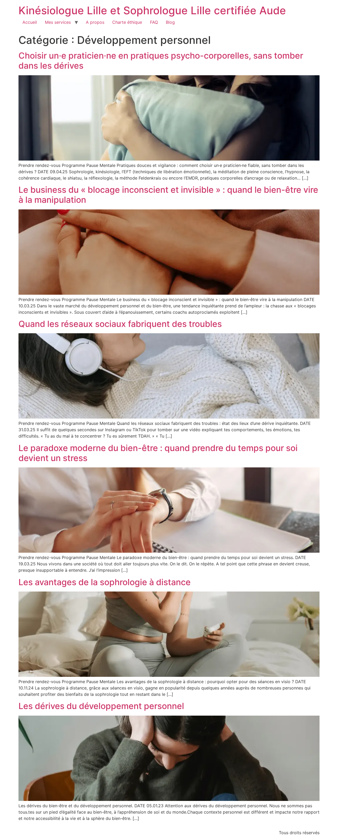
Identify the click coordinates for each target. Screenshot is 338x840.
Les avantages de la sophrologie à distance (104, 582)
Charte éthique (127, 22)
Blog (170, 22)
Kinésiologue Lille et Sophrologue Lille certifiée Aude (152, 10)
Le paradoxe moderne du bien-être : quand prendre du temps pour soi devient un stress (158, 453)
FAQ (154, 22)
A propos (95, 22)
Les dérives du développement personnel (101, 706)
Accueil (29, 22)
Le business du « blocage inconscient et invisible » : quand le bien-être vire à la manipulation (168, 195)
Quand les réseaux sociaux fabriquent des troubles (120, 324)
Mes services (58, 22)
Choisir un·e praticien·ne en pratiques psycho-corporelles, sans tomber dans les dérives (160, 60)
